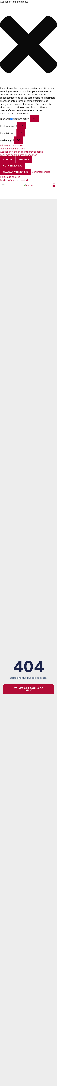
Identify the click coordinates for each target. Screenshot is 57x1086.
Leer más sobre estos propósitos (18, 154)
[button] (28, 45)
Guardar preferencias (15, 172)
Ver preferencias (12, 166)
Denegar (24, 159)
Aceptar (7, 159)
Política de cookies (10, 176)
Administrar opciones (11, 145)
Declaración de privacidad (14, 180)
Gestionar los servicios (12, 148)
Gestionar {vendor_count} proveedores (21, 151)
